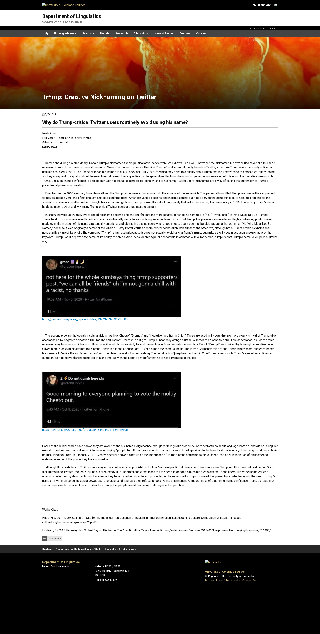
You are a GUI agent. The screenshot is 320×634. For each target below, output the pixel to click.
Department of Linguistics (71, 16)
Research (121, 33)
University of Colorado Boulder (225, 571)
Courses (184, 33)
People (104, 33)
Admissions (141, 33)
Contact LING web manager (121, 548)
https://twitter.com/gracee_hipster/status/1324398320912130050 (85, 319)
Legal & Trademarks (228, 580)
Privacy (209, 580)
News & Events (164, 33)
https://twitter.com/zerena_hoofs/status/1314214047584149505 (85, 429)
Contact (46, 548)
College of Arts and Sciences (62, 21)
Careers (201, 33)
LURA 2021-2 (54, 538)
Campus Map (250, 580)
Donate (273, 28)
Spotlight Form (258, 28)
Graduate (88, 33)
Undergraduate (64, 33)
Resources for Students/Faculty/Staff (78, 548)
